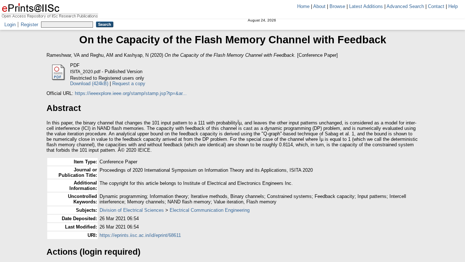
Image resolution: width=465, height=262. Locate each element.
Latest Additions (366, 6)
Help (453, 6)
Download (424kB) (89, 83)
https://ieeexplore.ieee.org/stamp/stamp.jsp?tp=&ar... (131, 93)
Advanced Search (405, 6)
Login (10, 24)
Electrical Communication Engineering (210, 210)
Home (303, 6)
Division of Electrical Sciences (132, 210)
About (319, 6)
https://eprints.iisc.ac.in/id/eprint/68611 (140, 235)
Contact (436, 6)
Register (29, 24)
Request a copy (128, 83)
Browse (337, 6)
